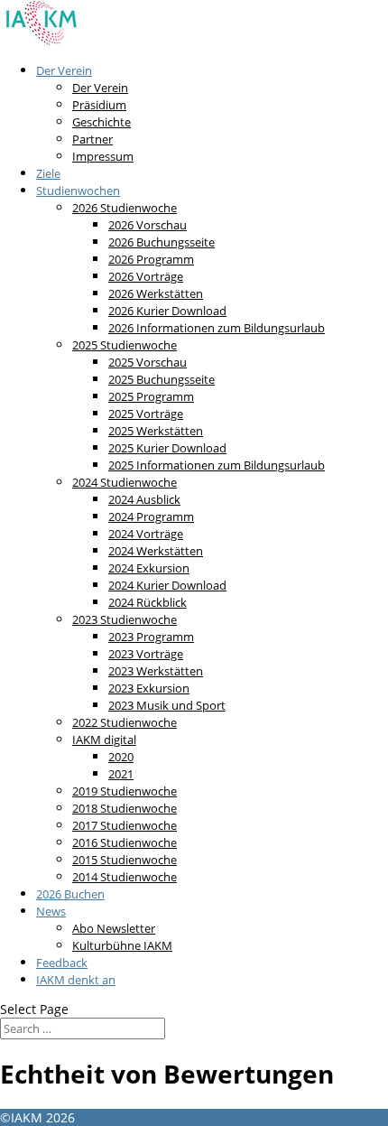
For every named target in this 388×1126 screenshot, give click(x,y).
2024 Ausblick (144, 499)
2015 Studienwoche (124, 859)
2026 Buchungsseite (161, 242)
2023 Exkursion (148, 688)
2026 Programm (151, 259)
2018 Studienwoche (124, 808)
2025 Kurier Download (167, 448)
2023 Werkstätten (155, 671)
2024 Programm (151, 516)
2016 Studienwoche (124, 842)
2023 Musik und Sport (167, 705)
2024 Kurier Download (167, 585)
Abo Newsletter (113, 928)
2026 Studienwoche (124, 208)
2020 (121, 757)
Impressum (103, 156)
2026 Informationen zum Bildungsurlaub (216, 328)
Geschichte (101, 122)
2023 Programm (151, 636)
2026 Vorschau (147, 225)
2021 (121, 774)
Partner (92, 139)
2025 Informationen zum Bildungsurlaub (216, 465)
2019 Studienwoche (124, 791)
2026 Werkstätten (155, 293)
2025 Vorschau (147, 362)
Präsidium (99, 105)
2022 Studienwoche (124, 722)
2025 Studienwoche (124, 345)
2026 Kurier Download (167, 310)
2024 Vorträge (145, 534)
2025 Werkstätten (155, 431)
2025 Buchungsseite (161, 379)
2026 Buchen (70, 894)
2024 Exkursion (148, 568)
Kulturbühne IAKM (122, 945)
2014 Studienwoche (124, 877)
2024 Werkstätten (155, 551)
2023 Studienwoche (124, 619)
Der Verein (64, 70)
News (51, 911)
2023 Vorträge (145, 654)
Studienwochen (78, 190)
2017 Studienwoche (124, 825)
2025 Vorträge (145, 413)
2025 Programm (151, 396)
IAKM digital (104, 739)
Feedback (62, 962)
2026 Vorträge (145, 276)
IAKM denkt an (75, 980)
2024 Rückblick (147, 602)
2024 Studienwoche (124, 482)
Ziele (48, 173)
